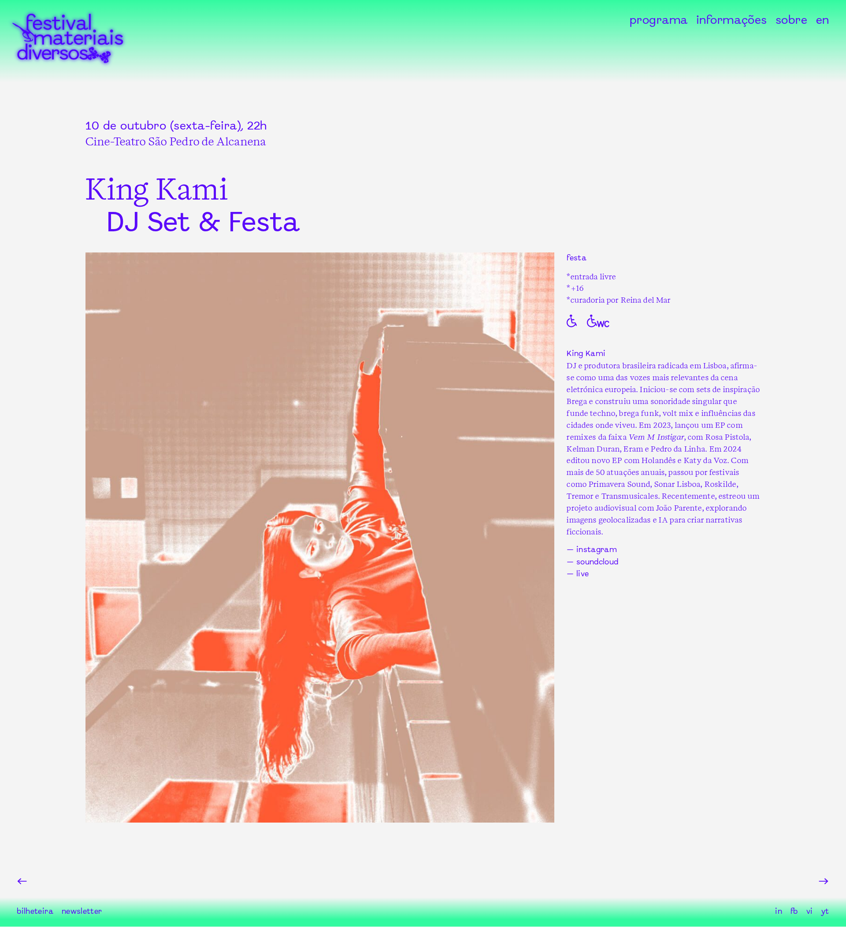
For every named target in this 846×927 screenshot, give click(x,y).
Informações (731, 21)
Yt (825, 912)
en (822, 21)
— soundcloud (592, 562)
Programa (659, 21)
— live (578, 575)
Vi (809, 912)
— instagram (592, 550)
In (778, 912)
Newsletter (82, 912)
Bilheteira (35, 912)
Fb (794, 912)
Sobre (792, 21)
